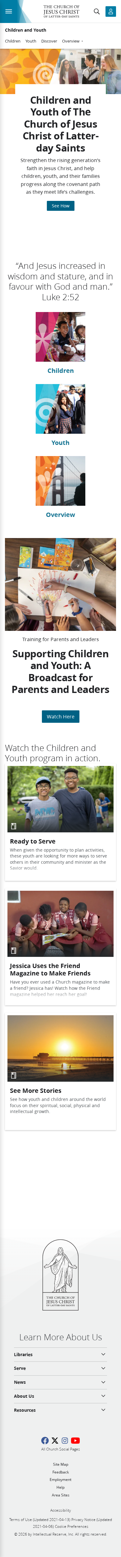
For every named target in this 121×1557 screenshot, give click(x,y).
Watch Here (60, 716)
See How (60, 206)
